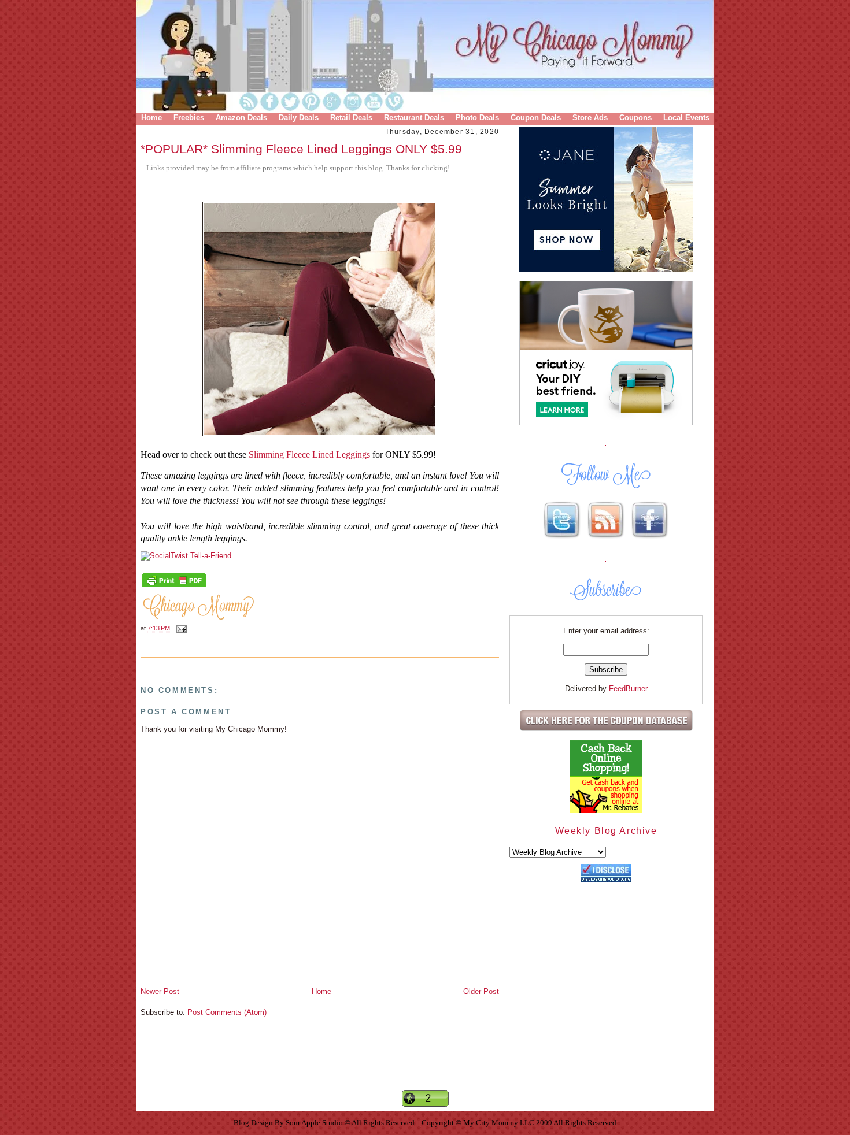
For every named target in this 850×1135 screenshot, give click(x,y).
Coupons (635, 117)
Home (151, 117)
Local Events (686, 117)
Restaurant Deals (414, 117)
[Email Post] (180, 628)
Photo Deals (477, 117)
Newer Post (160, 991)
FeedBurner (628, 688)
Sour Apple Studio (315, 1122)
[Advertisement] (425, 1068)
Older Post (481, 991)
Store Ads (590, 117)
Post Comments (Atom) (227, 1012)
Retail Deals (351, 117)
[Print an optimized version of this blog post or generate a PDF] (174, 586)
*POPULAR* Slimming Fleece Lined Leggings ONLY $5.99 (301, 148)
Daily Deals (299, 117)
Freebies (188, 117)
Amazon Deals (241, 117)
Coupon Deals (536, 117)
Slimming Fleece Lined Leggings (309, 454)
